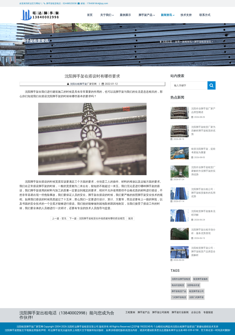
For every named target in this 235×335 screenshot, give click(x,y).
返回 (130, 218)
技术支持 (186, 15)
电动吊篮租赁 (178, 285)
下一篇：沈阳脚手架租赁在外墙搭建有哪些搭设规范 (97, 218)
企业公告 (196, 312)
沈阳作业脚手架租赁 (181, 279)
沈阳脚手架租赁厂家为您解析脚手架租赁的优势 (203, 131)
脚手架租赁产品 (179, 291)
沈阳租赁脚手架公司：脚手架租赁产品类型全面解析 (203, 251)
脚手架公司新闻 (160, 312)
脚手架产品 (145, 15)
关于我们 (105, 15)
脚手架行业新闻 (180, 312)
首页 (90, 15)
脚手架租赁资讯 (202, 41)
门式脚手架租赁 (179, 297)
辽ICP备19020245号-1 (143, 326)
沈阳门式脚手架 (196, 297)
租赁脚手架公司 (196, 291)
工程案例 (130, 312)
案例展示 (125, 15)
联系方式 (204, 15)
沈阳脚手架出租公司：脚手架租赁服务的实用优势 (203, 193)
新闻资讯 (166, 15)
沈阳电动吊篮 (193, 285)
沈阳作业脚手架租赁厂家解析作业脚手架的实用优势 (203, 171)
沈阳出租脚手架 (78, 84)
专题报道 (208, 312)
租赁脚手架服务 (200, 279)
